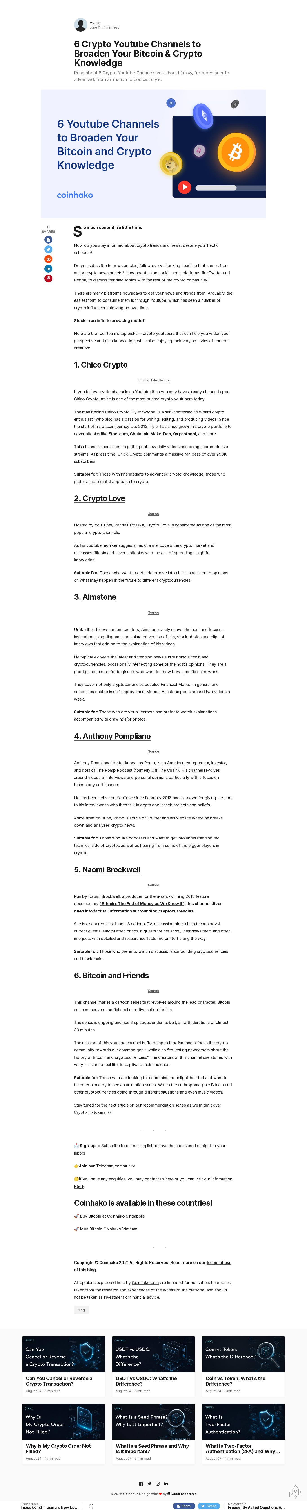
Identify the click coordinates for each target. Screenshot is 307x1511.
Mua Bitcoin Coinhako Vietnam (108, 1229)
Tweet (211, 1506)
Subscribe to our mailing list (126, 1145)
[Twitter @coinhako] (149, 1484)
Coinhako (130, 1494)
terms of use (219, 1262)
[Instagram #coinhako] (157, 1484)
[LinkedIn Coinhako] (165, 1484)
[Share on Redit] (48, 259)
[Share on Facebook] (48, 240)
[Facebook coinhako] (141, 1484)
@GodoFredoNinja (182, 1494)
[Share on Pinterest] (48, 278)
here (169, 1179)
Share (186, 1506)
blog (81, 1310)
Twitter (154, 818)
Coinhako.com (145, 1282)
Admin (95, 22)
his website (180, 818)
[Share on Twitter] (48, 249)
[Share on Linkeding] (48, 269)
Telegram (104, 1166)
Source (153, 513)
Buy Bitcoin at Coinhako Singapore (112, 1216)
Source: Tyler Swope (154, 380)
